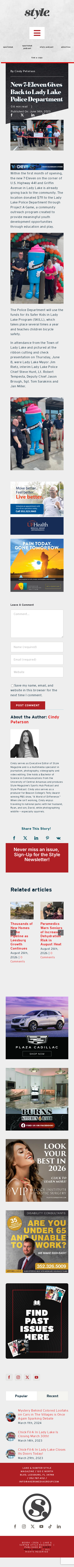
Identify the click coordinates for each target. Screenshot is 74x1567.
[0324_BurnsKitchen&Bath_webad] (37, 1066)
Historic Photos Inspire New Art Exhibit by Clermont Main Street (50, 934)
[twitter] (32, 1522)
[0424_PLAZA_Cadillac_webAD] (37, 995)
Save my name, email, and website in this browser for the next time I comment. (33, 690)
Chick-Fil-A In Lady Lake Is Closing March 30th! (38, 1430)
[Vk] (59, 838)
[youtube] (41, 1522)
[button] (13, 930)
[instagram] (23, 1522)
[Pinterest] (43, 115)
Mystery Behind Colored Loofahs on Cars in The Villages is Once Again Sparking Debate (43, 1410)
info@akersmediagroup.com (39, 1477)
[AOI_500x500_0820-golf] (37, 541)
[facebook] (15, 1522)
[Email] (54, 115)
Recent (53, 1392)
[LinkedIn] (32, 115)
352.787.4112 (37, 1474)
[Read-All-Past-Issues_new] (37, 1281)
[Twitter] (27, 1373)
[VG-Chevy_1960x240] (37, 166)
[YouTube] (36, 1373)
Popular (21, 1392)
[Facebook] (11, 115)
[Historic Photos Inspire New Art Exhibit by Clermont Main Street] (52, 910)
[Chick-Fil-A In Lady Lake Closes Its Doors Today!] (11, 1447)
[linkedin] (58, 1522)
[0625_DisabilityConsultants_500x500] (37, 1208)
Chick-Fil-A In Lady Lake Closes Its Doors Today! (42, 1447)
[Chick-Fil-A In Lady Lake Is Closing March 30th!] (11, 1430)
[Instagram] (18, 1373)
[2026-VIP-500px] (37, 1137)
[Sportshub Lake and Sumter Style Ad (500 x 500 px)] (37, 484)
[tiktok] (50, 1522)
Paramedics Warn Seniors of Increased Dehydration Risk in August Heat (21, 934)
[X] (22, 115)
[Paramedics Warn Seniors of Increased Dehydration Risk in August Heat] (22, 910)
